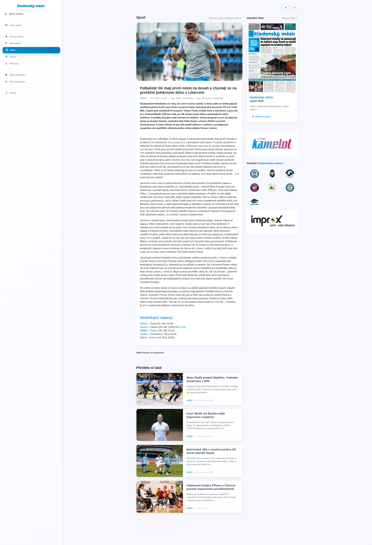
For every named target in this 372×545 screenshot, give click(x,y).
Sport (12, 50)
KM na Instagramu (17, 82)
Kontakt (12, 93)
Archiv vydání (15, 25)
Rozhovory (14, 64)
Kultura (12, 57)
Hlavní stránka (15, 14)
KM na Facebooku (17, 75)
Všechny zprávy (16, 37)
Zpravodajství (15, 43)
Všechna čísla (288, 18)
